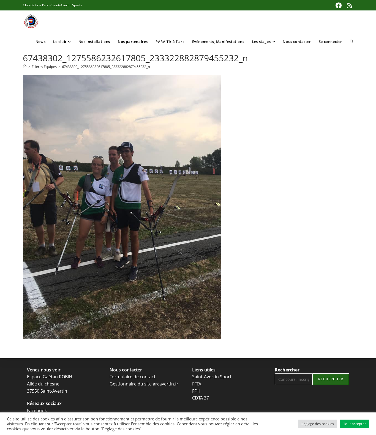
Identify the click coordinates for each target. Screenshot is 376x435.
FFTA (196, 384)
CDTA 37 (200, 398)
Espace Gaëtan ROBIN (49, 377)
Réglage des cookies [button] (317, 423)
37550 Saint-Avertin (47, 391)
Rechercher (287, 370)
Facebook (37, 410)
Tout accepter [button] (354, 423)
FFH (196, 391)
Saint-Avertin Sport (211, 377)
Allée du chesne (43, 384)
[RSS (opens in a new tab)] (348, 5)
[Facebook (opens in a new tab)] (338, 5)
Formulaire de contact (133, 377)
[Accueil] (24, 66)
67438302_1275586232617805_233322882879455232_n (106, 66)
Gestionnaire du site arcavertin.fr (144, 384)
